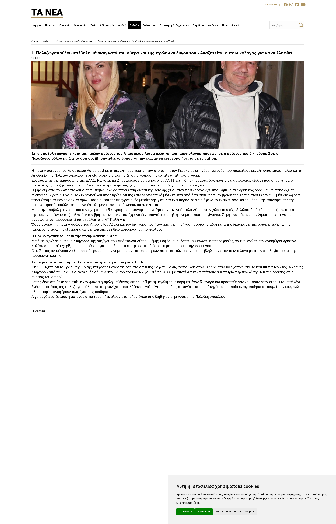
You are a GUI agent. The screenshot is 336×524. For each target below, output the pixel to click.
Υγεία (93, 25)
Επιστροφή (40, 311)
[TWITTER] (297, 5)
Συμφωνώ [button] (185, 511)
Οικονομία (80, 25)
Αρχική (37, 25)
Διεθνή (122, 25)
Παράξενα (199, 25)
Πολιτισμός (149, 25)
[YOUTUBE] (302, 5)
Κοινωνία (64, 25)
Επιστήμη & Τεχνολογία (174, 25)
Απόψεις (213, 25)
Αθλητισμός (107, 25)
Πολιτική (50, 25)
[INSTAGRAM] (291, 5)
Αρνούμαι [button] (204, 511)
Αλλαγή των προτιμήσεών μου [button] (235, 511)
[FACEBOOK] (286, 5)
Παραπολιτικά (230, 25)
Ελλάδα (134, 25)
